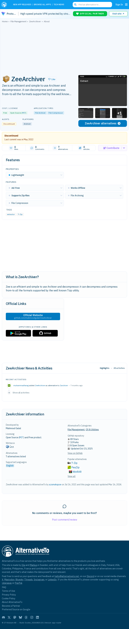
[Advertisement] (64, 48)
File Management (76, 429)
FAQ (4, 587)
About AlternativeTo (12, 602)
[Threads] (26, 617)
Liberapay (7, 582)
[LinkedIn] (37, 617)
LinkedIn (52, 579)
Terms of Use (8, 590)
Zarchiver (64, 385)
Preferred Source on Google (16, 609)
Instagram (39, 579)
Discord (90, 576)
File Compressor (56, 113)
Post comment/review (64, 519)
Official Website (33, 316)
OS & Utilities (92, 429)
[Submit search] (75, 4)
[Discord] (3, 617)
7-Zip (20, 214)
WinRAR (77, 471)
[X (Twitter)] (9, 617)
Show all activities (21, 392)
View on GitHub (75, 453)
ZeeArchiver (40, 385)
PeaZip (75, 467)
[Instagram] (31, 617)
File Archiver (40, 113)
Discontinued (11, 135)
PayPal (18, 582)
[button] (52, 79)
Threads (28, 579)
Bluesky (19, 579)
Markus (33, 565)
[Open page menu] (126, 4)
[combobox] (92, 4)
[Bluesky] (20, 617)
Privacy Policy (9, 594)
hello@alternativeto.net (67, 576)
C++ (12, 446)
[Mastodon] (14, 617)
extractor (11, 214)
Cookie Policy (8, 598)
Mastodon (9, 579)
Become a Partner (11, 605)
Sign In (119, 4)
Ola (23, 565)
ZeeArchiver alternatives (100, 123)
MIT (24, 113)
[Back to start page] (5, 4)
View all (72, 476)
